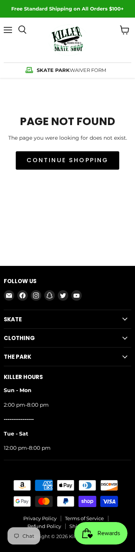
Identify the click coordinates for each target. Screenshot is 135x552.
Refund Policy (44, 526)
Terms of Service (84, 518)
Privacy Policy (40, 518)
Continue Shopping (68, 160)
